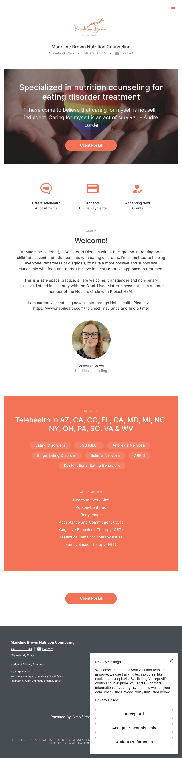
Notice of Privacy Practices (28, 664)
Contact (127, 53)
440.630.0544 (94, 53)
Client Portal (91, 145)
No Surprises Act (21, 671)
